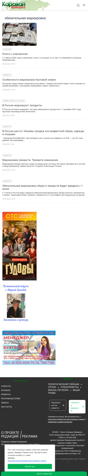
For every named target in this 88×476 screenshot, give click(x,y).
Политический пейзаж (63, 384)
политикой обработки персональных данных (66, 419)
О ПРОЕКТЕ (10, 433)
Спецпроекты (69, 387)
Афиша (5, 403)
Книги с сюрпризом (15, 53)
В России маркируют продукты (22, 105)
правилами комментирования (60, 422)
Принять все (30, 466)
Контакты (6, 407)
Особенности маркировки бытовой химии (29, 79)
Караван (5, 390)
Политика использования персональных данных (27, 461)
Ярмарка (6, 394)
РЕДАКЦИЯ (9, 436)
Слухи (52, 387)
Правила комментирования (14, 441)
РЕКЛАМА (29, 436)
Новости (7, 75)
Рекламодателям (10, 398)
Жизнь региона (58, 390)
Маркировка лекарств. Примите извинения (30, 159)
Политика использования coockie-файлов (20, 444)
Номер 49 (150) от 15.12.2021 (13, 101)
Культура (7, 49)
